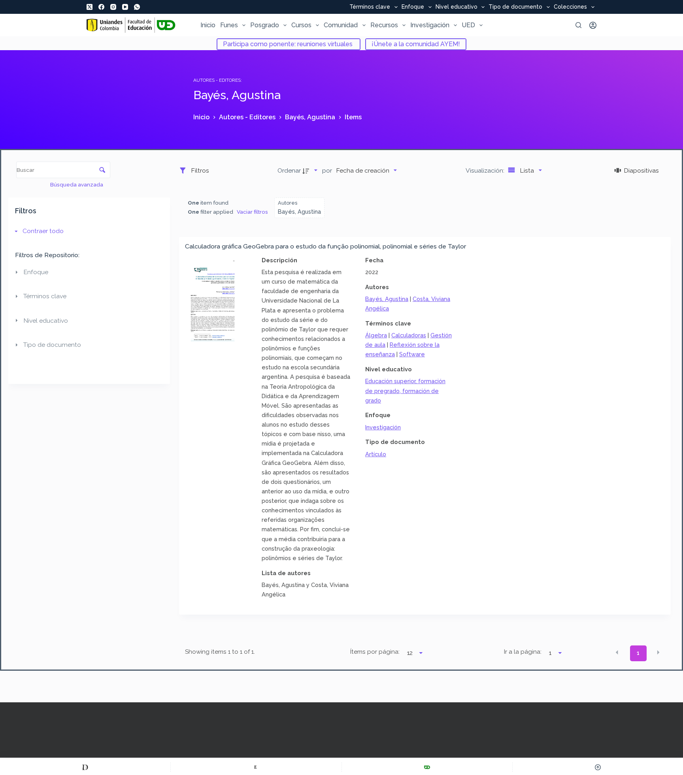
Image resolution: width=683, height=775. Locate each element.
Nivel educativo (456, 7)
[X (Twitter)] (89, 7)
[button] (617, 652)
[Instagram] (113, 7)
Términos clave (369, 7)
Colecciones (570, 7)
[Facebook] (101, 7)
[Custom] (85, 767)
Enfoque (413, 7)
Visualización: (486, 170)
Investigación (429, 25)
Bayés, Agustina (386, 298)
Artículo (375, 454)
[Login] (592, 25)
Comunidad (341, 25)
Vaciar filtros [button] (252, 212)
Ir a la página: (522, 651)
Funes (229, 25)
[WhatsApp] (137, 7)
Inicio (207, 25)
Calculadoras (408, 335)
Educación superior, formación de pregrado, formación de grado (405, 390)
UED (468, 25)
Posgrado (264, 25)
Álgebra (376, 335)
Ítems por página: (374, 651)
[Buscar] (578, 25)
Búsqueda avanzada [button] (77, 184)
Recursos (384, 25)
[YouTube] (125, 7)
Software (412, 354)
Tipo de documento (515, 7)
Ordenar (289, 170)
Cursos (301, 25)
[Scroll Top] (597, 767)
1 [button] (638, 653)
